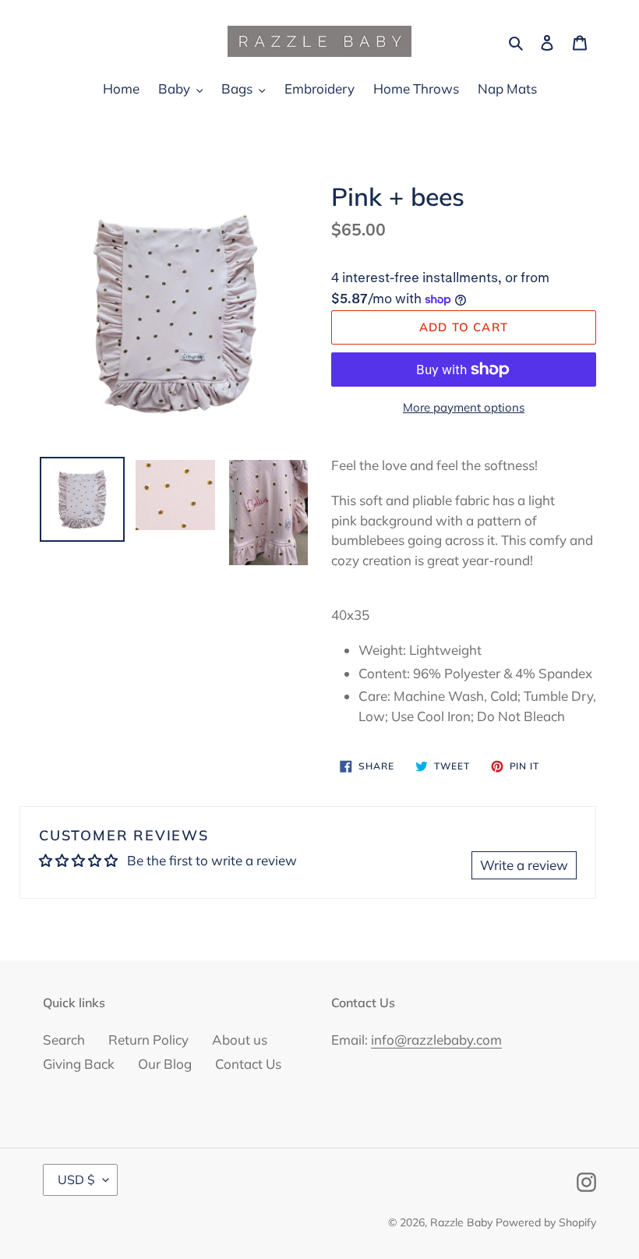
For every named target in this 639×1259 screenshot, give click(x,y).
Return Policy (148, 1039)
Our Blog (165, 1064)
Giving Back (79, 1064)
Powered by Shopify (546, 1222)
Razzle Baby (461, 1222)
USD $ (76, 1179)
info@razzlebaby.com (436, 1039)
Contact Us (248, 1064)
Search (64, 1039)
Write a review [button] (524, 865)
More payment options (463, 407)
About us (239, 1039)
